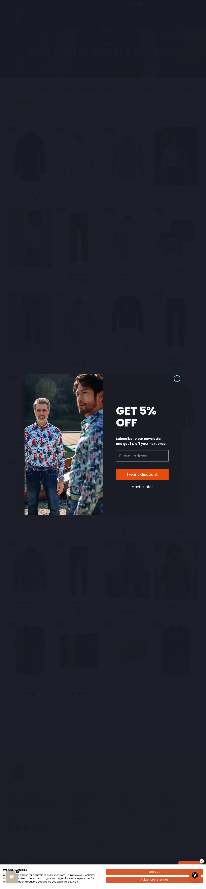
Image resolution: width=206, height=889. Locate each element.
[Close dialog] (177, 378)
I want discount (142, 474)
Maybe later (142, 486)
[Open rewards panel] (12, 877)
